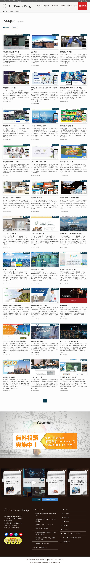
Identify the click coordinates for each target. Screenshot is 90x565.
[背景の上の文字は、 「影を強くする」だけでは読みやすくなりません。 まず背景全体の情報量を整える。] (34, 482)
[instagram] (81, 1)
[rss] (86, 1)
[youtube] (84, 1)
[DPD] (17, 5)
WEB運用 (66, 517)
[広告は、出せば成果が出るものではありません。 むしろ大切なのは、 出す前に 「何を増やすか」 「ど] (12, 482)
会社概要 (50, 559)
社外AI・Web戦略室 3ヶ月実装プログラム (46, 514)
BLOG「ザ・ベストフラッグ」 (72, 533)
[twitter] (79, 1)
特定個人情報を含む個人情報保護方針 (37, 559)
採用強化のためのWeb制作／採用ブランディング (45, 538)
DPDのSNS (66, 542)
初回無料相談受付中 (40, 547)
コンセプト (66, 529)
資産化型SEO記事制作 (42, 528)
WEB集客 (66, 521)
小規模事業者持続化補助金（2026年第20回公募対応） (46, 533)
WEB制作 (66, 513)
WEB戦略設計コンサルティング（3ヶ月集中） (46, 520)
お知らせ (65, 525)
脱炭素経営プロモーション (43, 543)
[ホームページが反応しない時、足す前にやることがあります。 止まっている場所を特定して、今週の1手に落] (56, 482)
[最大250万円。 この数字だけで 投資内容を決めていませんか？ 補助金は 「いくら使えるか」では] (78, 482)
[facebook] (77, 1)
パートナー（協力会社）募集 (72, 537)
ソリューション (39, 509)
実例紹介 (7, 27)
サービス (65, 509)
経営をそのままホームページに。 (45, 525)
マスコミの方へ (59, 559)
